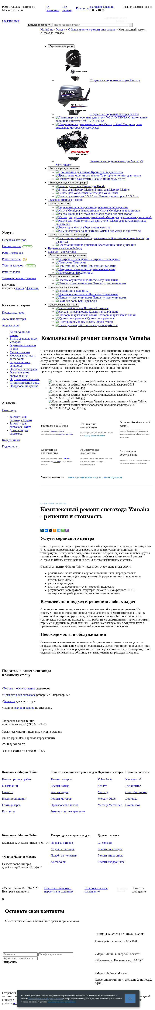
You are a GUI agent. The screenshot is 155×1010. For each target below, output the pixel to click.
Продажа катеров (13, 312)
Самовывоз (132, 805)
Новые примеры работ (16, 779)
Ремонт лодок (11, 271)
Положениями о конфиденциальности (46, 998)
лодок (61, 434)
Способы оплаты (136, 792)
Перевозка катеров (14, 239)
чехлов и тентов (24, 707)
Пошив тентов (11, 246)
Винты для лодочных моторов (68, 182)
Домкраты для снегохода (19, 432)
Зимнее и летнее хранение (19, 278)
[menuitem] (98, 80)
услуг (61, 431)
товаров (53, 431)
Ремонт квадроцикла (111, 861)
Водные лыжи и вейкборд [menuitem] (65, 248)
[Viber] (67, 530)
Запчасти (9, 701)
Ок (130, 998)
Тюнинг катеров (12, 265)
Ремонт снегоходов (110, 849)
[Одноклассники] (54, 530)
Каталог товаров (39, 24)
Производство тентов (64, 805)
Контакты (82, 8)
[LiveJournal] (42, 530)
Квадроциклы (11, 440)
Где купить (66, 8)
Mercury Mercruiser (110, 805)
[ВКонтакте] (46, 530)
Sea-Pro (102, 785)
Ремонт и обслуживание (20, 688)
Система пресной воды (25, 382)
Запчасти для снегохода (21, 418)
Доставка (131, 798)
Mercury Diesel (107, 798)
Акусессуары (10, 325)
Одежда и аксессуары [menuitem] (62, 251)
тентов (66, 458)
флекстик (32, 288)
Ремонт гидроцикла (110, 855)
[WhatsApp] (63, 530)
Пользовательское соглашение (96, 889)
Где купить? (133, 785)
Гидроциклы (10, 446)
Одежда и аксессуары (23, 369)
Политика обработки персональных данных (58, 889)
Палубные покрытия (64, 855)
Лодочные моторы (14, 319)
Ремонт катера (11, 259)
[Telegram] (58, 530)
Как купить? (133, 779)
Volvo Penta (105, 779)
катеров (69, 434)
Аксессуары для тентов (64, 168)
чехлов (56, 461)
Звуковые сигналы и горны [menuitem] (65, 199)
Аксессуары (58, 861)
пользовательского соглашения (61, 1002)
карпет (20, 288)
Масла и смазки (20, 352)
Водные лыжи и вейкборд (20, 364)
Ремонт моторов (12, 252)
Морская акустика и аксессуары (23, 357)
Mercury (103, 792)
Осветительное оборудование (19, 374)
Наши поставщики (14, 798)
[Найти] (131, 25)
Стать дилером (11, 805)
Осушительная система (25, 379)
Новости (7, 792)
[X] (50, 530)
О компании (52, 8)
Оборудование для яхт (24, 386)
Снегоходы (9, 410)
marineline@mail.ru (102, 6)
